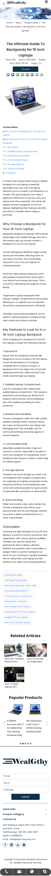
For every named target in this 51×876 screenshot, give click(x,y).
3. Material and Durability (18, 155)
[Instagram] (24, 845)
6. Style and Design (15, 168)
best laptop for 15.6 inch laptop (20, 611)
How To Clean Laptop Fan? (11, 685)
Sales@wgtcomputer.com (23, 839)
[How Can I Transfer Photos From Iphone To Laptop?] (14, 650)
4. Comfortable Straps (17, 160)
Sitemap (37, 862)
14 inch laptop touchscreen (18, 596)
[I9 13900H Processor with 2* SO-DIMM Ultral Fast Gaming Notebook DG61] (9, 709)
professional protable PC (17, 590)
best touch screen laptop (17, 622)
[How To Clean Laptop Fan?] (14, 674)
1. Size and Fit (12, 147)
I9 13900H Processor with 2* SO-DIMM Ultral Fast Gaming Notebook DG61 (8, 728)
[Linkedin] (11, 845)
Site (40, 63)
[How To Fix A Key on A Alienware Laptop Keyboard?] (37, 650)
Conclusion (10, 172)
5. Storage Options (15, 164)
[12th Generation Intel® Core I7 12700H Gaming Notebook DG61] (28, 709)
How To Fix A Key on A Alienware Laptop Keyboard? (36, 660)
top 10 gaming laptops (16, 580)
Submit (25, 796)
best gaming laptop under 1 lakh (20, 585)
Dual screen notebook (15, 601)
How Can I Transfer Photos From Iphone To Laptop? (14, 660)
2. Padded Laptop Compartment (22, 151)
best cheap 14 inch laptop (17, 606)
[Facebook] (5, 845)
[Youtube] (17, 845)
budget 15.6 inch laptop (16, 617)
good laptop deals (14, 575)
